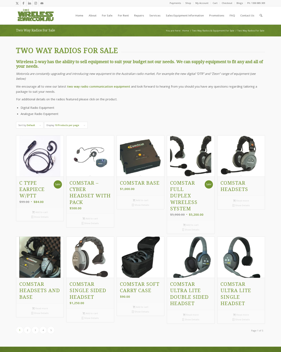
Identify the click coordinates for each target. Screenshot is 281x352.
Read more (242, 200)
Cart (215, 3)
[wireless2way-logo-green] (36, 15)
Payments (175, 3)
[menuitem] (175, 3)
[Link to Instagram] (36, 3)
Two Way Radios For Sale (35, 30)
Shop (188, 3)
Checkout (227, 3)
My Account (201, 3)
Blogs (240, 3)
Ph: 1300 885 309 (256, 3)
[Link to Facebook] (23, 3)
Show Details (41, 216)
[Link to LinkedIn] (30, 3)
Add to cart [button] (41, 212)
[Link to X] (17, 3)
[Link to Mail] (42, 3)
